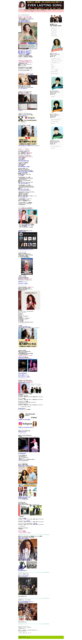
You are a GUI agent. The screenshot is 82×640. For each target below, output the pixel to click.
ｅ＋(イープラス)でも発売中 (23, 172)
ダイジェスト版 (21, 460)
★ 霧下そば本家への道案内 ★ (23, 538)
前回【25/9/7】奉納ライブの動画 (23, 166)
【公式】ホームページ (54, 28)
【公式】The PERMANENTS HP (56, 119)
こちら (25, 596)
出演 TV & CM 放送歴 (54, 71)
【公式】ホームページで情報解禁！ (24, 53)
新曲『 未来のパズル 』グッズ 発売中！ (25, 52)
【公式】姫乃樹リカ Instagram (55, 58)
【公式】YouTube (53, 33)
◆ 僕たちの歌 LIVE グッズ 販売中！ (24, 376)
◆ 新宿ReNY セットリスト (22, 281)
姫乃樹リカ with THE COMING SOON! (32, 10)
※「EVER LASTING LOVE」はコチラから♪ (25, 249)
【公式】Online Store (54, 35)
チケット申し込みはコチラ (22, 88)
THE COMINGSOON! (38, 10)
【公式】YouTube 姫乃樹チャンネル (24, 326)
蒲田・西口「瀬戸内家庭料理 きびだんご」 (25, 601)
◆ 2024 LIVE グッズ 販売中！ (23, 283)
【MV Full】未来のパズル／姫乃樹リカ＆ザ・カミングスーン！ (29, 145)
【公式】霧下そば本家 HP (55, 121)
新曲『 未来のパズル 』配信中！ (23, 51)
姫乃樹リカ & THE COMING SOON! (26, 10)
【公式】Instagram (54, 30)
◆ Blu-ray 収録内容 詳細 (22, 373)
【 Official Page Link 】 (22, 431)
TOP (21, 9)
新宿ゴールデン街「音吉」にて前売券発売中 (25, 171)
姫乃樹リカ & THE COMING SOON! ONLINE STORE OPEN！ (24, 497)
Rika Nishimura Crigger (54, 73)
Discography (53, 66)
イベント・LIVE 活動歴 (54, 69)
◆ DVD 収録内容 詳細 (22, 453)
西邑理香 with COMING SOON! (43, 10)
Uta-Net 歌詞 (24, 518)
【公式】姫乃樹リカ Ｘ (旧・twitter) (56, 60)
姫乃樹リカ (54, 9)
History (52, 64)
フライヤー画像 (21, 165)
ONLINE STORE (27, 225)
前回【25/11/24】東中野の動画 (23, 160)
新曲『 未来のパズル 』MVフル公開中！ (25, 50)
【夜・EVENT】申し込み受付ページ (24, 21)
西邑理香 (49, 9)
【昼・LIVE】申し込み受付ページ (24, 20)
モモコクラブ (60, 9)
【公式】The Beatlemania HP (55, 146)
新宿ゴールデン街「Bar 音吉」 (23, 575)
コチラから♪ (20, 110)
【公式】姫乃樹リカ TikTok (55, 62)
